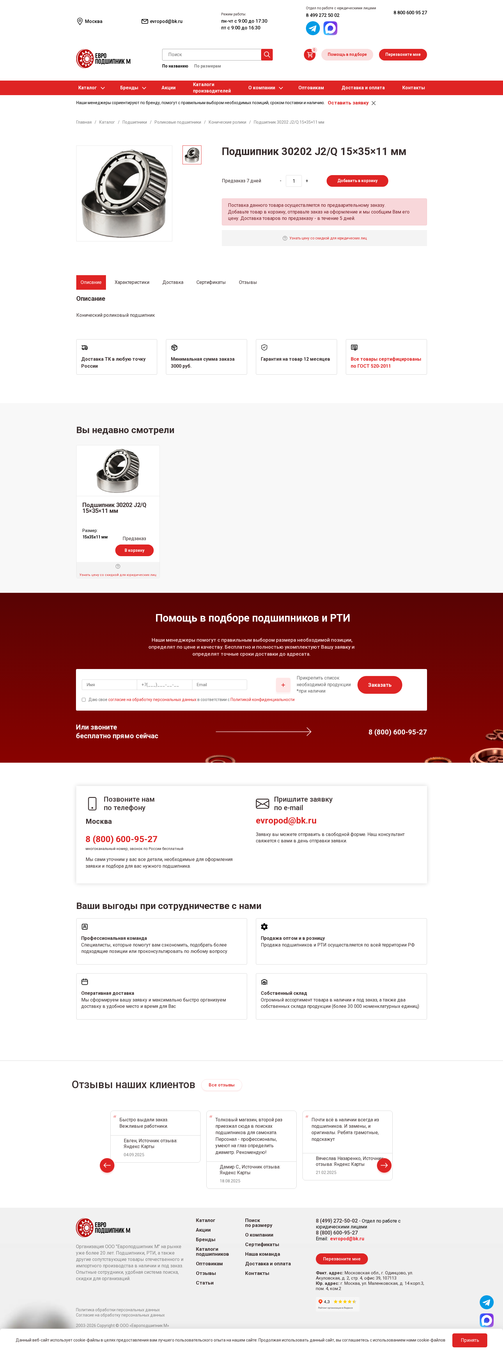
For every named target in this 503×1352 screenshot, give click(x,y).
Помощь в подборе (347, 54)
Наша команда (262, 1254)
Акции (169, 87)
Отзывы (206, 1273)
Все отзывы (222, 1085)
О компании (261, 87)
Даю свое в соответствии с (191, 699)
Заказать (380, 685)
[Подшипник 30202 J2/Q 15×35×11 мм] (118, 470)
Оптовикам (311, 87)
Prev (107, 1166)
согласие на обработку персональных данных (152, 699)
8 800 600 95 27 (410, 12)
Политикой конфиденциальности (263, 699)
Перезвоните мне (403, 54)
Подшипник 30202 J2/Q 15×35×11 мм (114, 507)
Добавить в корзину (357, 180)
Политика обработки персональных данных (118, 1309)
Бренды (129, 87)
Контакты (413, 87)
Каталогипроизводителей (212, 88)
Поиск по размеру (258, 1223)
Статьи (205, 1282)
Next (384, 1166)
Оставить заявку (348, 103)
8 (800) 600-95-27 (121, 839)
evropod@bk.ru (286, 820)
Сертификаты (262, 1244)
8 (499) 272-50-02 (337, 1221)
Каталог (87, 87)
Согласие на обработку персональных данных (120, 1315)
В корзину (134, 550)
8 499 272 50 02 (322, 15)
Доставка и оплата (363, 87)
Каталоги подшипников (212, 1252)
